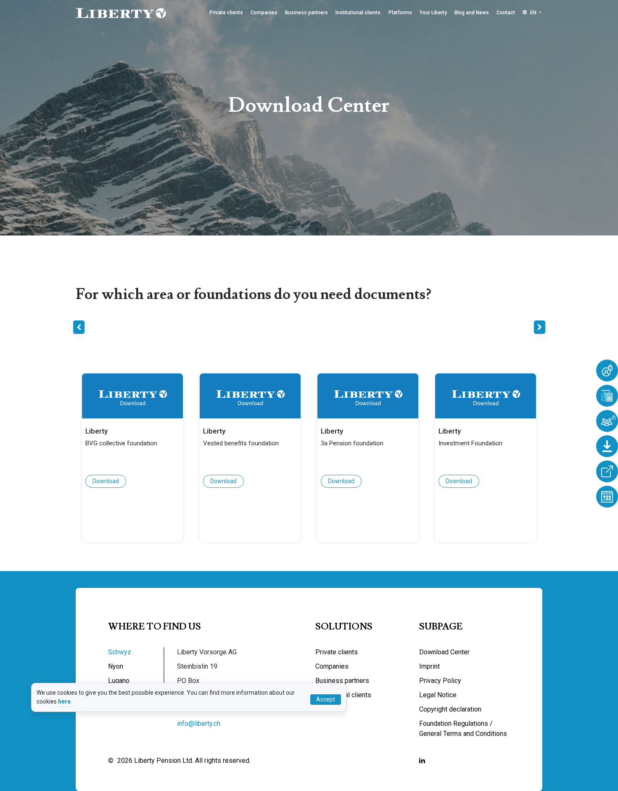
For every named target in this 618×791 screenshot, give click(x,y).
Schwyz (119, 652)
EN (533, 13)
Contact (506, 13)
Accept (325, 699)
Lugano (118, 681)
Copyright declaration (450, 709)
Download (105, 481)
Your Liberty (433, 13)
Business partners (306, 13)
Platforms (400, 13)
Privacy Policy (440, 681)
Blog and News (471, 13)
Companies (264, 13)
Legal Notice (438, 695)
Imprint (429, 666)
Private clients (226, 13)
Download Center (444, 652)
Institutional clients (357, 13)
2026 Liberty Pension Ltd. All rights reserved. (184, 761)
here (64, 701)
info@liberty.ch (198, 724)
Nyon (115, 666)
